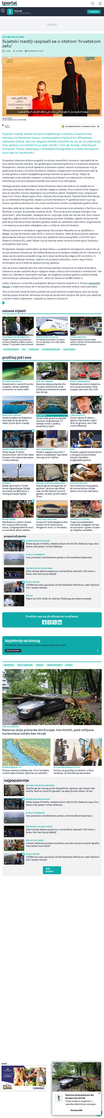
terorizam (34, 349)
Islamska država (11, 349)
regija (39, 665)
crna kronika (54, 665)
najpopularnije (16, 780)
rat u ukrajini (25, 665)
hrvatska (9, 665)
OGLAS (52, 24)
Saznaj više (77, 1110)
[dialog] (76, 1088)
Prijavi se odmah (13, 651)
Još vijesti (49, 870)
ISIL (23, 349)
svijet (69, 665)
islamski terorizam (51, 349)
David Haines (69, 349)
